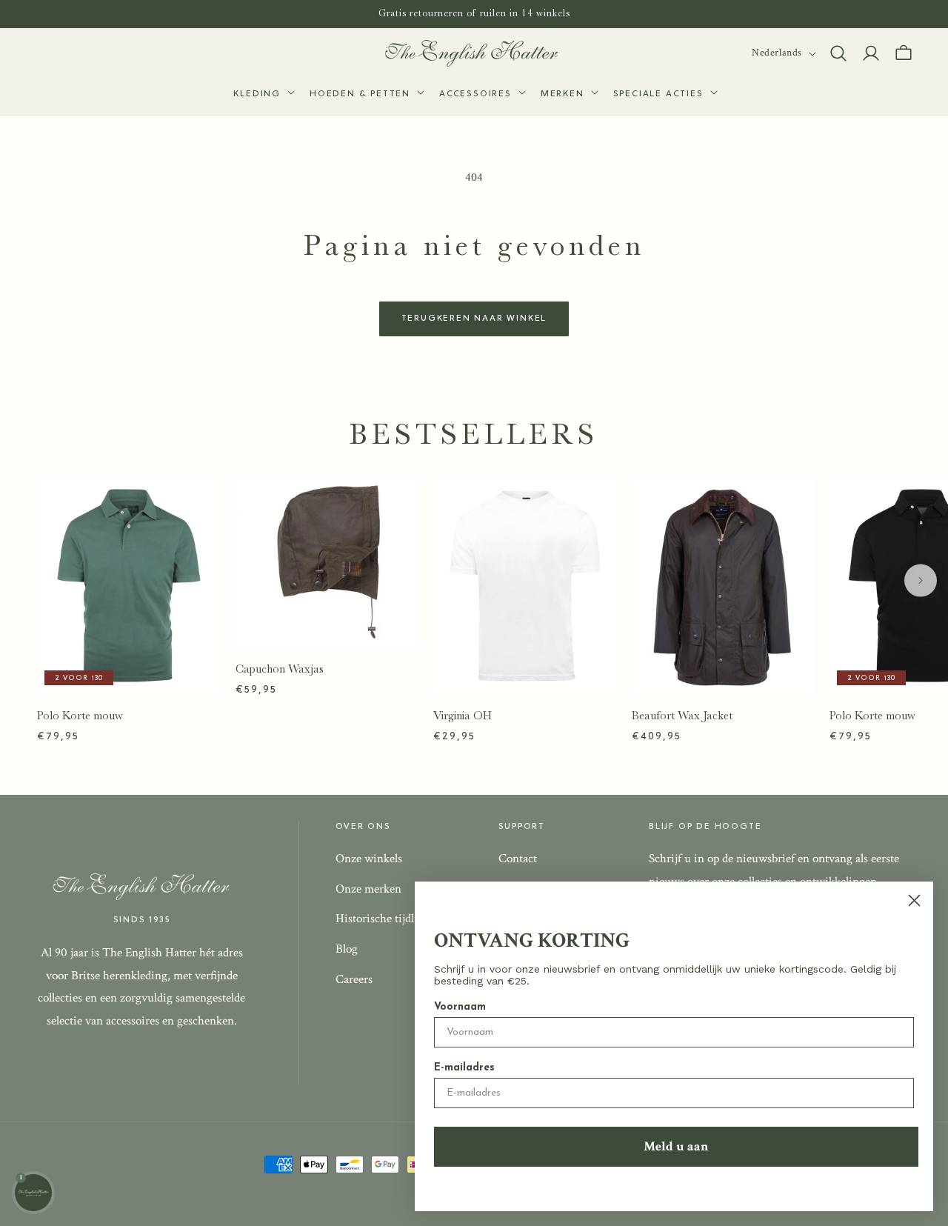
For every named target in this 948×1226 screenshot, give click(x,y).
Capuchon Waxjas (280, 669)
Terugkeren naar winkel (474, 318)
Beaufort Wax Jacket (682, 715)
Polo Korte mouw (80, 715)
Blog (347, 949)
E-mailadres (464, 1067)
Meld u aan (676, 1146)
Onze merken (368, 889)
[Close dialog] (914, 900)
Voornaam (460, 1007)
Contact (517, 858)
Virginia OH (462, 715)
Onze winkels (369, 858)
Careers (354, 979)
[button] (262, 95)
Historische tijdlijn (381, 918)
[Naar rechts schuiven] (920, 580)
